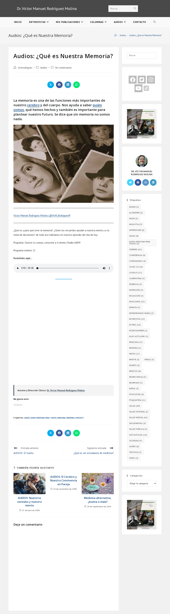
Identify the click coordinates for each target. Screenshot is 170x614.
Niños (134, 388)
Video (133, 458)
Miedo (149, 359)
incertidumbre (138, 330)
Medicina (61, 418)
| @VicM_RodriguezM (58, 215)
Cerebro (135, 249)
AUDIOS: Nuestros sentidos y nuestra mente (29, 501)
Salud (134, 406)
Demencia (135, 284)
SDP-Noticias (138, 435)
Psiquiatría (137, 400)
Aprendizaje (137, 230)
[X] (130, 182)
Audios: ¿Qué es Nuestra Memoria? (145, 35)
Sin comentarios (63, 67)
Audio (27, 418)
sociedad (135, 440)
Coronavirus (137, 261)
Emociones (137, 301)
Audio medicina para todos (44, 418)
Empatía (134, 307)
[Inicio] (115, 35)
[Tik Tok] (146, 88)
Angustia (135, 224)
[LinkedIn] (153, 182)
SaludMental (137, 423)
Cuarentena (137, 278)
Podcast (79, 418)
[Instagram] (145, 182)
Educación (136, 296)
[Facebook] (138, 182)
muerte (134, 365)
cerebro (33, 105)
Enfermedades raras (141, 313)
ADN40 (134, 207)
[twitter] (142, 80)
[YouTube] (138, 88)
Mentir (134, 359)
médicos (135, 371)
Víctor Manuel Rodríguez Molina (30, 215)
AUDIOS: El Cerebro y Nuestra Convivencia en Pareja (63, 480)
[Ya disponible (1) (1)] (142, 123)
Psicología (136, 394)
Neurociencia (137, 377)
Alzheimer (136, 212)
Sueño (134, 446)
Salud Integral (138, 411)
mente (134, 353)
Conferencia (137, 255)
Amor (133, 218)
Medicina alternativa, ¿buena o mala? (97, 499)
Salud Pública (138, 429)
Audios (43, 67)
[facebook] (133, 80)
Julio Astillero (138, 336)
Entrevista (137, 319)
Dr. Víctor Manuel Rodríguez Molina (47, 8)
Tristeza (135, 452)
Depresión (136, 290)
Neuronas (136, 382)
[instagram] (151, 80)
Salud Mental (138, 417)
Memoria (70, 418)
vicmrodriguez (25, 67)
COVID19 (135, 272)
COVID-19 (136, 267)
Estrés (135, 324)
